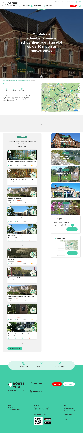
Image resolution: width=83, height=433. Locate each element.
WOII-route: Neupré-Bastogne (15, 235)
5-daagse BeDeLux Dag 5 (14, 278)
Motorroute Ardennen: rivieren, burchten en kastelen (21, 296)
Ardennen (19, 80)
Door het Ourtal (12, 259)
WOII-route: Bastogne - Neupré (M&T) (17, 217)
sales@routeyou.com (70, 410)
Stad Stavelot (23, 80)
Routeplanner (72, 253)
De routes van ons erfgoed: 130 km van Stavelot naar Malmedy (23, 161)
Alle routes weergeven (15, 348)
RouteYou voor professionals (68, 1)
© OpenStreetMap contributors (75, 111)
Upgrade (73, 5)
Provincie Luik (14, 80)
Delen (6, 90)
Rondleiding (57, 1)
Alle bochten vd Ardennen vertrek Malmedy (18, 333)
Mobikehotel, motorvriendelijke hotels (8, 77)
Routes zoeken (72, 229)
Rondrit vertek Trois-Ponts (14, 198)
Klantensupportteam (70, 417)
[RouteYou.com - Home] (12, 4)
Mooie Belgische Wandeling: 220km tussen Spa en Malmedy (22, 179)
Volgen (14, 90)
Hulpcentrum (68, 419)
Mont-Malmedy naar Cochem (15, 315)
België (8, 80)
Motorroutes (5, 80)
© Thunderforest (68, 111)
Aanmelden (69, 384)
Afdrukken (21, 90)
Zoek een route (37, 391)
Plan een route (37, 383)
